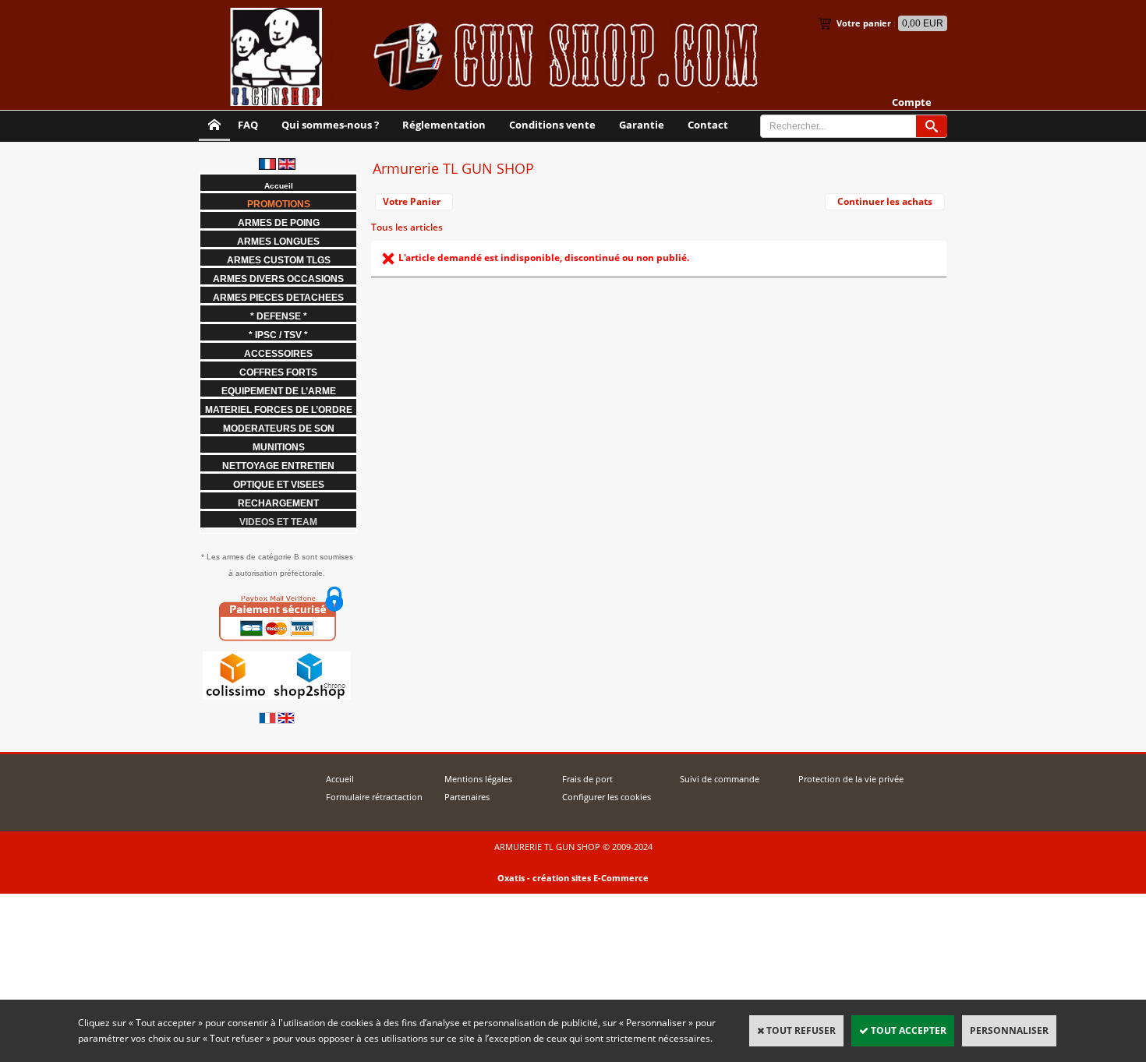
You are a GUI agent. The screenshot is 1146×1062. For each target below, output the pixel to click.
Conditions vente (552, 125)
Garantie (641, 125)
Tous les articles (407, 227)
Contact (708, 125)
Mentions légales (478, 779)
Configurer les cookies (606, 797)
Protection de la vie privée (851, 779)
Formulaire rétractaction (374, 797)
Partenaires (467, 797)
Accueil (340, 779)
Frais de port (587, 779)
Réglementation (444, 125)
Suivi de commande (719, 779)
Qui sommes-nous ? (330, 125)
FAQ (248, 125)
